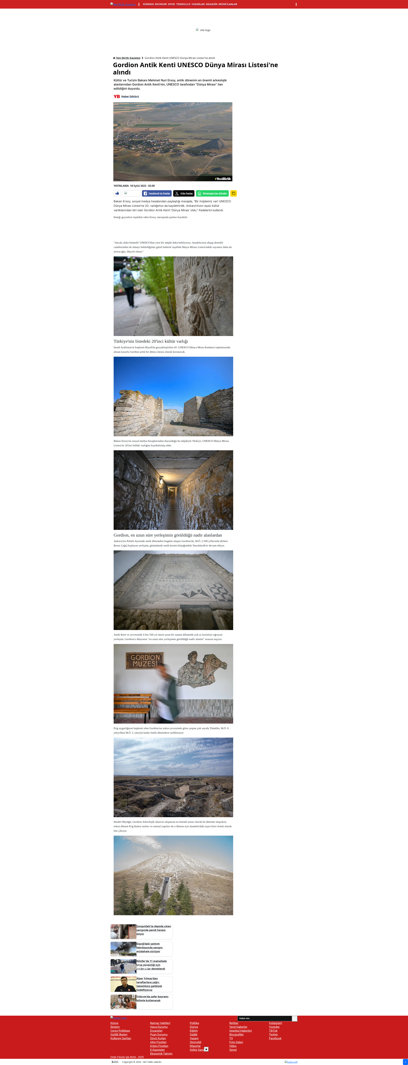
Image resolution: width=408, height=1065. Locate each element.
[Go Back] (405, 1062)
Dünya (194, 1027)
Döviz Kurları (158, 1038)
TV (231, 1038)
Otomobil (195, 1042)
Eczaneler (156, 1030)
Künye (114, 1023)
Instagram (275, 1023)
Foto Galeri (236, 1042)
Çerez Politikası (120, 1030)
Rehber (233, 1023)
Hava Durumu (159, 1027)
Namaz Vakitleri (160, 1023)
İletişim (115, 1027)
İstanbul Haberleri (240, 1030)
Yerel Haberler (238, 1027)
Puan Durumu (159, 1034)
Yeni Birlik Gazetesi (127, 58)
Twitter (273, 1034)
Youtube (274, 1027)
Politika (194, 1023)
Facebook (275, 1038)
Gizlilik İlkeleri (118, 1034)
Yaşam (194, 1038)
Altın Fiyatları (158, 1042)
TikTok (273, 1030)
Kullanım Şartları (120, 1038)
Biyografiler (236, 1034)
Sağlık (193, 1034)
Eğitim (194, 1030)
